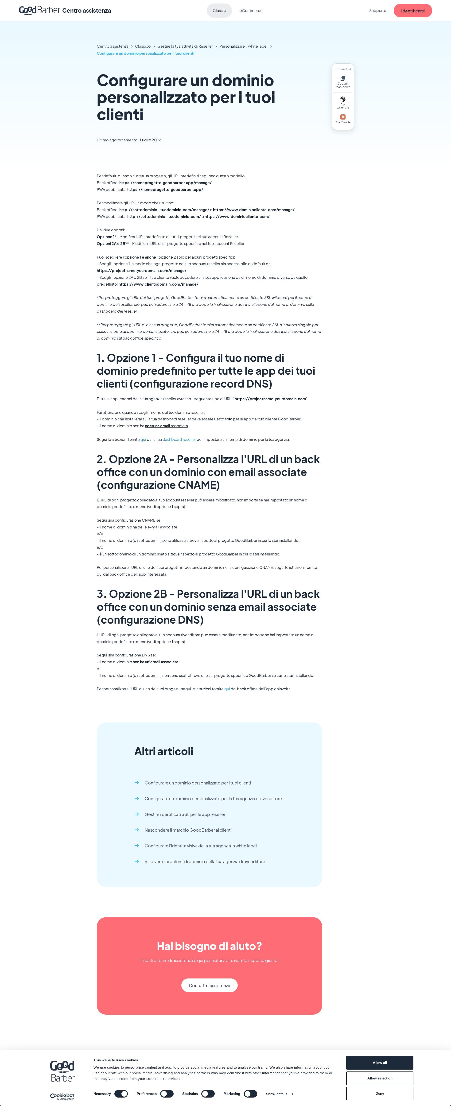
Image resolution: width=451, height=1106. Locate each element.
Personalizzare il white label (243, 46)
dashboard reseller (179, 439)
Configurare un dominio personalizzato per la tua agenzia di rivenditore (213, 798)
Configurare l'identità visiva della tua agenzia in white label (201, 845)
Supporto (377, 10)
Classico (143, 46)
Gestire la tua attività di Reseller (185, 46)
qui (143, 439)
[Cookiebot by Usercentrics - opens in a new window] (62, 1096)
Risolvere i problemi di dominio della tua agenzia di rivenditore (205, 861)
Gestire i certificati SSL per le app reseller (185, 814)
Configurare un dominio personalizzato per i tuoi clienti (145, 53)
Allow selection (380, 1078)
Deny (380, 1093)
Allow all (380, 1063)
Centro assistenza (112, 46)
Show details (276, 1094)
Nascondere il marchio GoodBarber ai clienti (188, 830)
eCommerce (251, 10)
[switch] (167, 1094)
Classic (219, 10)
